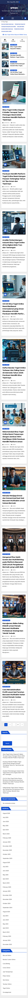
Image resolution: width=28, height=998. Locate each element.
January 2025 (6, 891)
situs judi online (20, 26)
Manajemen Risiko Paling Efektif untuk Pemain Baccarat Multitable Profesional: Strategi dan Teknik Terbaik (12, 628)
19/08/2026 (7, 316)
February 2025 (7, 887)
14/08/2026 (7, 636)
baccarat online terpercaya (7, 24)
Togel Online (14, 44)
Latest (5, 41)
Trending (22, 41)
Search (5, 732)
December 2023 (7, 944)
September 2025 (7, 858)
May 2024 (5, 924)
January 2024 (6, 940)
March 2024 (6, 932)
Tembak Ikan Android (19, 29)
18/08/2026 (7, 380)
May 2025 (5, 874)
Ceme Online (6, 967)
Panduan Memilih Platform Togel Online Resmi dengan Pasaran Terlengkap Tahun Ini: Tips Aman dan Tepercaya (14, 179)
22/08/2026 (7, 122)
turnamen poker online (6, 31)
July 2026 (5, 817)
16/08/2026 (7, 506)
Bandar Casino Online (9, 959)
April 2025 (6, 879)
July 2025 (5, 866)
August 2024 (6, 911)
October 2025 (6, 854)
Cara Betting (6, 963)
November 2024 (7, 899)
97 (18, 724)
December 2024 (7, 895)
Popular (13, 41)
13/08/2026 (7, 700)
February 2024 (7, 936)
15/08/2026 (7, 570)
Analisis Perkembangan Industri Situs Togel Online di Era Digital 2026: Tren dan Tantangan (13, 772)
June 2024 (6, 920)
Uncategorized (7, 992)
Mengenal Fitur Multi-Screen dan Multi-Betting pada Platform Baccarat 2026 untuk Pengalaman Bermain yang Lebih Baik (13, 562)
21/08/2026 (7, 186)
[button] (22, 18)
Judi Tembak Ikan (8, 971)
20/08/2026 (7, 250)
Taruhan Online (7, 984)
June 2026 (6, 821)
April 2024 (6, 928)
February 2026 (7, 838)
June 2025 (6, 870)
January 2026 (6, 842)
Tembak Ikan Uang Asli (20, 24)
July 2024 (5, 915)
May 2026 (5, 825)
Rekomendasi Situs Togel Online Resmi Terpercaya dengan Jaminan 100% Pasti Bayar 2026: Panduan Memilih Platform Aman (13, 437)
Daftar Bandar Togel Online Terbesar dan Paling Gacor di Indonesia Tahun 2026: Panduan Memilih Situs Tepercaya (14, 373)
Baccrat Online (6, 492)
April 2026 (6, 829)
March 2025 (6, 883)
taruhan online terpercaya (7, 29)
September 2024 (7, 907)
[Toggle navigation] (13, 18)
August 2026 (6, 813)
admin (14, 122)
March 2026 (6, 833)
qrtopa (14, 7)
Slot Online (6, 980)
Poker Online (6, 976)
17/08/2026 (7, 444)
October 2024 (6, 903)
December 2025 (7, 846)
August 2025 (6, 862)
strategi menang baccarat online (8, 26)
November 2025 (7, 850)
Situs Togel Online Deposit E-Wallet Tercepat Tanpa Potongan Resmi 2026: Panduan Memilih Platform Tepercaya (13, 115)
